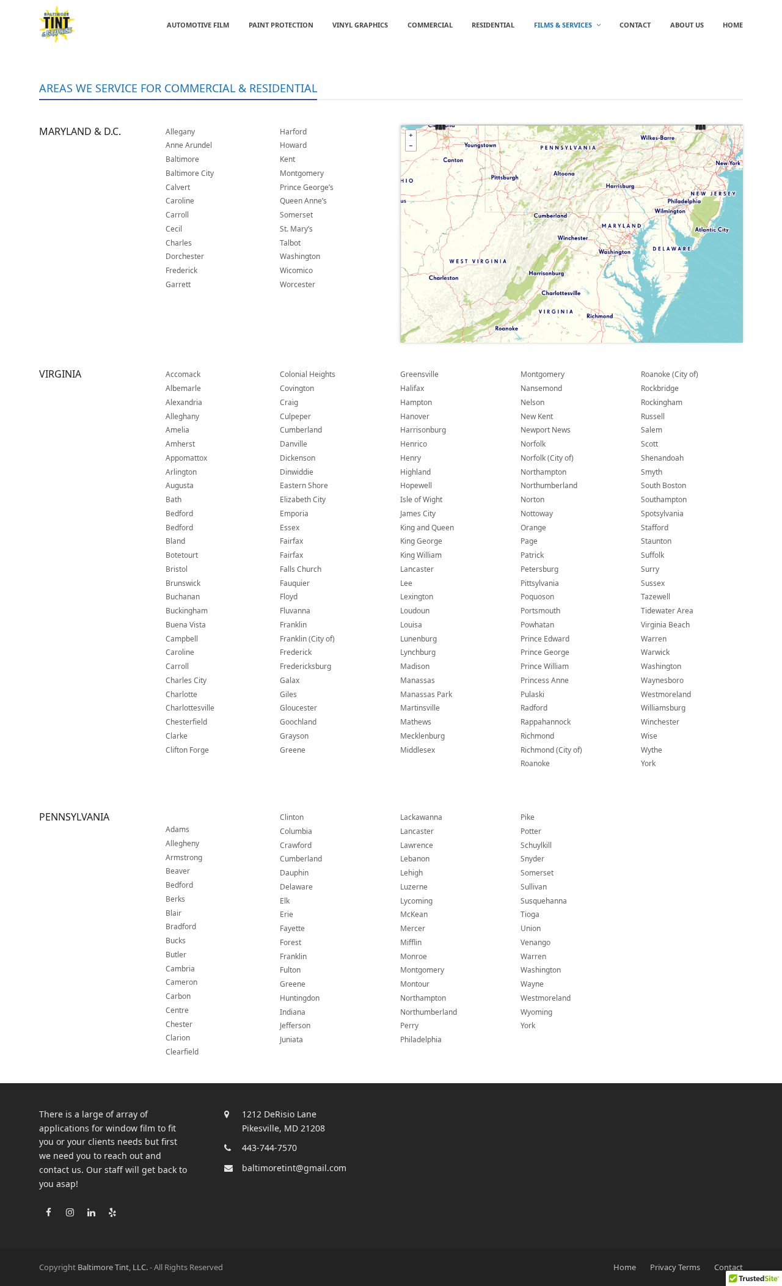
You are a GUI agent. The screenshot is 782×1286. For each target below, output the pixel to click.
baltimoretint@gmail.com (294, 1168)
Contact (728, 1267)
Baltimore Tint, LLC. (113, 1267)
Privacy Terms (675, 1267)
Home (624, 1267)
